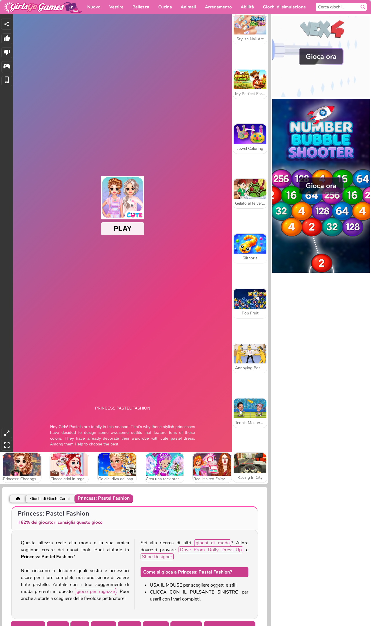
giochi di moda (213, 543)
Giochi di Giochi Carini (50, 498)
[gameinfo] (6, 67)
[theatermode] (6, 433)
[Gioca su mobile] (6, 81)
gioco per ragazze (96, 591)
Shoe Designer (157, 557)
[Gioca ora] (321, 95)
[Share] (6, 24)
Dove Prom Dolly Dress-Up (211, 550)
